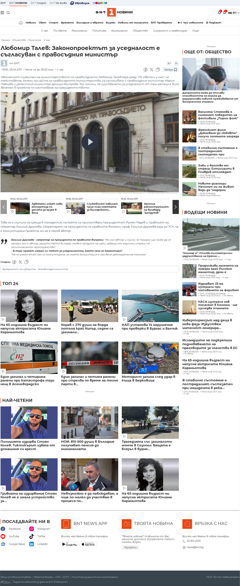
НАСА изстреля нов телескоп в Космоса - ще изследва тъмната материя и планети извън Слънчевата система (217, 305)
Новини (31, 22)
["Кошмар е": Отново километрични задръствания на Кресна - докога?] (210, 234)
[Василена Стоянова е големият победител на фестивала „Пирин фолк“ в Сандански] (189, 117)
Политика (99, 30)
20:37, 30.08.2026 (207, 276)
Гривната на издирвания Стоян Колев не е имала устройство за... (29, 497)
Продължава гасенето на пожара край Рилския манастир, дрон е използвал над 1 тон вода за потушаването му (218, 269)
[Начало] (21, 22)
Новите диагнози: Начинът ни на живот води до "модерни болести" (216, 187)
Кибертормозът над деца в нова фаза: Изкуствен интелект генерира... (207, 324)
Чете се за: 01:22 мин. (212, 372)
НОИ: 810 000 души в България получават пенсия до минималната (87, 445)
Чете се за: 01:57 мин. (210, 278)
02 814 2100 (194, 541)
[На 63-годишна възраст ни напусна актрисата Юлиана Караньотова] (29, 306)
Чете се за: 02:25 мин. (210, 296)
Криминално (119, 30)
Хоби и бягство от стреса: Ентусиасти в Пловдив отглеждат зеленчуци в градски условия (216, 169)
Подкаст (215, 22)
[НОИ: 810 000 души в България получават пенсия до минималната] (89, 422)
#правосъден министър (53, 269)
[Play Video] (89, 142)
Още (195, 30)
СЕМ (57, 577)
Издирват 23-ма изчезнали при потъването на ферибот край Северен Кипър (218, 287)
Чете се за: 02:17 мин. (212, 392)
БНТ (3, 3)
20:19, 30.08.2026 (191, 332)
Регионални (79, 30)
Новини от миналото (133, 22)
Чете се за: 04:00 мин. (212, 332)
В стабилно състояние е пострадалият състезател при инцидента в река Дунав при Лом (218, 151)
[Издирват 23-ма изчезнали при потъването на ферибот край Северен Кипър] (189, 289)
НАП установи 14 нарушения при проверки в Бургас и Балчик (150, 326)
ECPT (66, 577)
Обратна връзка (43, 577)
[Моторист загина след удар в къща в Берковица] (150, 357)
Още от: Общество (207, 51)
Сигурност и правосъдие (170, 30)
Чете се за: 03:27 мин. (212, 352)
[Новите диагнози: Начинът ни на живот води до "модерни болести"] (189, 189)
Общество (140, 30)
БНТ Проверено (161, 22)
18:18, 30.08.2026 (191, 352)
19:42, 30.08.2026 (191, 260)
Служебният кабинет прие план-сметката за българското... (102, 206)
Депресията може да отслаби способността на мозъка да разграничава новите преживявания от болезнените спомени (210, 97)
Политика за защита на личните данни (95, 577)
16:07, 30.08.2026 (191, 372)
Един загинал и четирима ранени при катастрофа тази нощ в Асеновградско (27, 380)
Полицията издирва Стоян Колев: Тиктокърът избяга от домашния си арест (28, 445)
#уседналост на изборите (18, 269)
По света (59, 30)
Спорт (53, 22)
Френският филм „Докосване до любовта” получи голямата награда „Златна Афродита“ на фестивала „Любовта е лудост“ (218, 133)
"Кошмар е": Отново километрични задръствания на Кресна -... (207, 255)
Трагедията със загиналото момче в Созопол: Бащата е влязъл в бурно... (147, 445)
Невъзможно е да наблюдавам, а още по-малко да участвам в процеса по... (89, 497)
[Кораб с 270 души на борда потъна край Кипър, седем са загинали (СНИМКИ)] (89, 306)
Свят (42, 22)
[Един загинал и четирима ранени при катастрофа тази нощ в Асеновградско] (29, 357)
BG (235, 12)
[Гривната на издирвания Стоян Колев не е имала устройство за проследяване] (29, 474)
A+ (169, 63)
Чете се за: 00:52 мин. (210, 314)
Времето (67, 22)
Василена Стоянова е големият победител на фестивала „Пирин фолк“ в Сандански (218, 115)
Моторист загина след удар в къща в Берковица (148, 378)
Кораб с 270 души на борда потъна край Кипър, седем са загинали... (87, 328)
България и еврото (89, 22)
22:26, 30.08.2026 (207, 312)
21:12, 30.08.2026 (191, 392)
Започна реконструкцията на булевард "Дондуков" (157, 208)
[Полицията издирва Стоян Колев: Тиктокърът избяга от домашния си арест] (29, 422)
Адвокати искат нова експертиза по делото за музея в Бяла (47, 208)
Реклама (90, 391)
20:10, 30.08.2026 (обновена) (213, 294)
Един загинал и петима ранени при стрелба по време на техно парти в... (89, 380)
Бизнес (110, 22)
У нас (44, 30)
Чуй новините (193, 22)
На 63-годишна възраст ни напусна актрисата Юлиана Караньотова (26, 328)
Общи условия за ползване (16, 577)
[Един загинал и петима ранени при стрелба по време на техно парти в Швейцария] (89, 357)
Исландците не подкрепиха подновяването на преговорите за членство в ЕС (210, 344)
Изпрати (130, 547)
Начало (5, 40)
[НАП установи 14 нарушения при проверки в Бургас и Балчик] (150, 306)
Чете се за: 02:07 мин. (212, 260)
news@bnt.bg (195, 547)
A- (176, 63)
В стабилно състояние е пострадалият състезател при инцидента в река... (207, 384)
